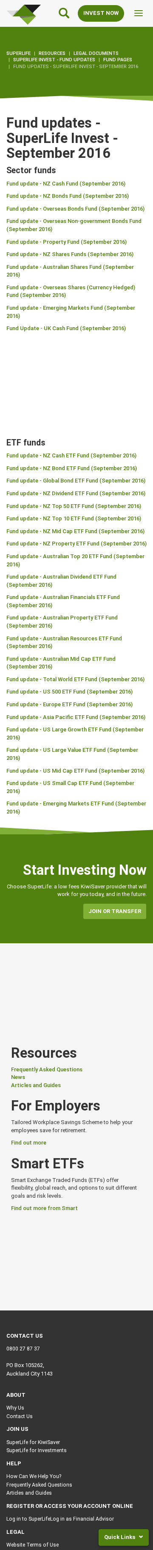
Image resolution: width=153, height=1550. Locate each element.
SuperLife (18, 53)
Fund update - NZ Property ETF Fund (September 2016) (76, 543)
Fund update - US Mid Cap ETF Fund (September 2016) (75, 771)
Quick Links (120, 1537)
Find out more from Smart (44, 1208)
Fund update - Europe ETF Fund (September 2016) (69, 704)
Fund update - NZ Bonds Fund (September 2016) (67, 196)
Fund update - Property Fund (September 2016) (66, 242)
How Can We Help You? (33, 1476)
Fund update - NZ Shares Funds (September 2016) (69, 254)
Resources (52, 53)
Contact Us (19, 1416)
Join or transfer (114, 911)
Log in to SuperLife (28, 1519)
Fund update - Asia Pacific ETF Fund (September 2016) (75, 717)
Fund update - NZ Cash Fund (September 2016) (65, 183)
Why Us (15, 1408)
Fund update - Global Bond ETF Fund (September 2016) (75, 480)
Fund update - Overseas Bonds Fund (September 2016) (75, 209)
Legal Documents (96, 53)
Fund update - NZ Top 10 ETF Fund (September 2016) (73, 518)
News (18, 1077)
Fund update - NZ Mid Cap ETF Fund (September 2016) (75, 531)
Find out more (28, 1142)
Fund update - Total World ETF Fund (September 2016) (75, 679)
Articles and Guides (36, 1085)
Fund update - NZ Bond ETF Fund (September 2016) (71, 468)
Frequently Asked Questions (46, 1069)
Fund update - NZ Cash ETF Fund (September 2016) (71, 455)
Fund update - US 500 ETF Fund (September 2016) (69, 691)
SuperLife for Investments (36, 1450)
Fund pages (117, 60)
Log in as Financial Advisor (82, 1519)
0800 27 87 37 (23, 1349)
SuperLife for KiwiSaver (33, 1442)
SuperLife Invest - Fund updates (54, 60)
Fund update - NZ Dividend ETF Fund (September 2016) (75, 493)
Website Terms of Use (32, 1545)
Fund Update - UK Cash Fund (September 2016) (66, 328)
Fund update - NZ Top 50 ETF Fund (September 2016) (73, 506)
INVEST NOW (101, 13)
